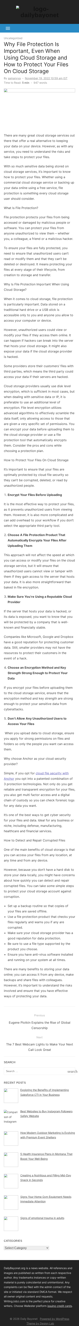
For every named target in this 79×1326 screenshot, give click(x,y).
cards (68, 1305)
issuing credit (56, 1305)
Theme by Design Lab (40, 1323)
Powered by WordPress (54, 1318)
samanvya (14, 78)
